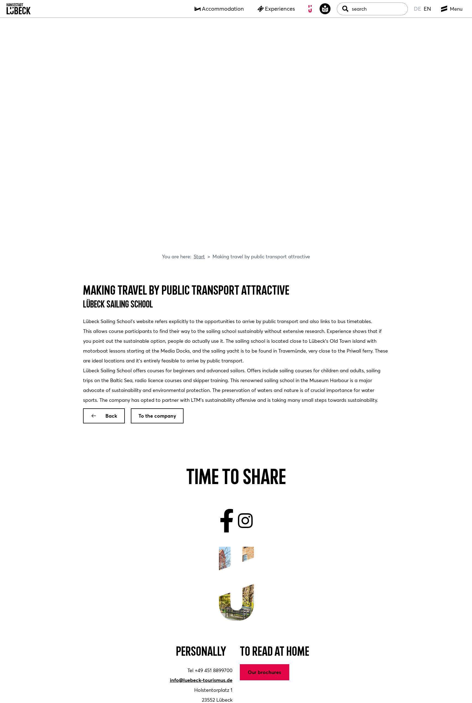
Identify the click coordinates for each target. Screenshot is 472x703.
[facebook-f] (227, 521)
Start (199, 256)
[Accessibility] (325, 8)
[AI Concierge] (310, 8)
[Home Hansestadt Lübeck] (18, 9)
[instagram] (245, 521)
